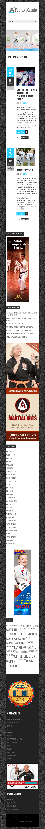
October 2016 (11, 527)
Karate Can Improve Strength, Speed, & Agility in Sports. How (22, 314)
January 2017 (10, 517)
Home (16, 821)
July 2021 (9, 458)
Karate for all (12, 742)
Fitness (9, 729)
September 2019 (11, 481)
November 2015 (11, 537)
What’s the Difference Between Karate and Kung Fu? (20, 319)
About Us (10, 799)
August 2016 (10, 533)
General (25, 103)
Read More (21, 132)
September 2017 (11, 501)
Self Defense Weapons (21, 660)
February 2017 (11, 514)
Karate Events (24, 137)
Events (9, 726)
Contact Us (11, 803)
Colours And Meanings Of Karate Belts (19, 327)
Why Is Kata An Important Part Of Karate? (20, 333)
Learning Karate (25, 647)
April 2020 (10, 465)
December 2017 (11, 497)
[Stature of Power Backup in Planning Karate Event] (25, 68)
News (9, 749)
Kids (8, 745)
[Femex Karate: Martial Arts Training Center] (22, 8)
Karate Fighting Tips (23, 634)
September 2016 (11, 530)
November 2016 (11, 524)
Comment (10, 83)
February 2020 (11, 471)
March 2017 (10, 510)
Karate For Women (15, 638)
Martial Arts (11, 651)
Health (9, 735)
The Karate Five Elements (14, 323)
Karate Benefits (14, 629)
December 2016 (11, 520)
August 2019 (10, 484)
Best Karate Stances (17, 625)
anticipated (9, 625)
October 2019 (11, 478)
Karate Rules (29, 637)
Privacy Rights (12, 809)
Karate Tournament (16, 642)
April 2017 (9, 507)
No (10, 80)
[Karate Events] (25, 149)
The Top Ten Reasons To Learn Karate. (19, 330)
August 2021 (10, 455)
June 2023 (9, 451)
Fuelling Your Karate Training (16, 337)
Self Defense (22, 652)
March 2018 (10, 494)
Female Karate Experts (30, 625)
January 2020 (11, 474)
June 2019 (9, 488)
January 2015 (10, 543)
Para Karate (11, 752)
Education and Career (14, 719)
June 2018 (9, 491)
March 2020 (10, 468)
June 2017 (9, 504)
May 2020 (9, 461)
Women (9, 758)
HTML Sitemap (12, 806)
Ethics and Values (13, 722)
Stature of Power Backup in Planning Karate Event (26, 94)
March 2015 (10, 540)
